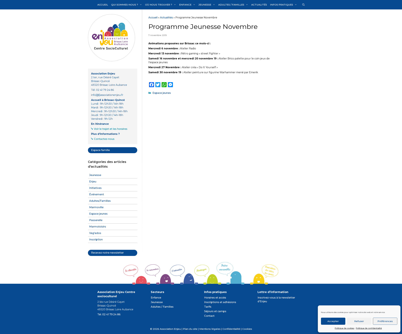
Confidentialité (231, 328)
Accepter (333, 321)
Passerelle (95, 220)
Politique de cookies (344, 328)
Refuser (359, 321)
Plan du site (190, 328)
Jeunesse (204, 4)
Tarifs (207, 306)
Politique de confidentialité (369, 328)
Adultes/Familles (100, 200)
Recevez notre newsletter (107, 252)
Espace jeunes (161, 92)
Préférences (385, 321)
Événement (96, 194)
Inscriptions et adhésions (220, 302)
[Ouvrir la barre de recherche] (303, 4)
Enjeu (92, 181)
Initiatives (95, 187)
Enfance (185, 4)
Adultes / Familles (231, 4)
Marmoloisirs (97, 226)
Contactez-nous (104, 138)
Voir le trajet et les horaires (110, 128)
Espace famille (100, 150)
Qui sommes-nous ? (124, 4)
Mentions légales (209, 328)
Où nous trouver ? (158, 4)
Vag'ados (95, 233)
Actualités (259, 4)
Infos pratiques (281, 4)
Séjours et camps (215, 311)
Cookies (247, 328)
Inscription (96, 239)
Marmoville (96, 207)
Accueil (102, 4)
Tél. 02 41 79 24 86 (108, 314)
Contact (209, 315)
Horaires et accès (215, 297)
